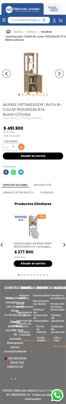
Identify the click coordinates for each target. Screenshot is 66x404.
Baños (18, 32)
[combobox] (29, 20)
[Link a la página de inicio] (8, 32)
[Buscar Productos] (45, 20)
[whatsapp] (14, 172)
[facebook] (6, 172)
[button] (2, 245)
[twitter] (21, 172)
